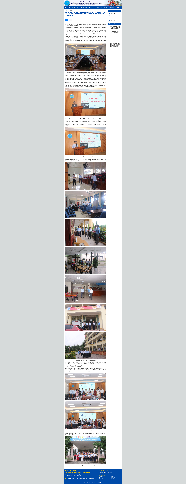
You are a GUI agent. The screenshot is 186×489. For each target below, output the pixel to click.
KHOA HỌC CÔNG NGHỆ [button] (101, 7)
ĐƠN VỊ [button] (86, 7)
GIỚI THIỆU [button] (69, 7)
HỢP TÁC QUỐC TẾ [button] (92, 7)
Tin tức (111, 15)
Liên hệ (112, 478)
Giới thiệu (100, 477)
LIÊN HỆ (112, 7)
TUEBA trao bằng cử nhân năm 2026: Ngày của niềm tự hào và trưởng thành (114, 36)
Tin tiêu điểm (71, 10)
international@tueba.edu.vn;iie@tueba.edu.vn (79, 477)
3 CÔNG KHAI (108, 7)
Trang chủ (67, 10)
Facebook (101, 472)
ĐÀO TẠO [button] (74, 7)
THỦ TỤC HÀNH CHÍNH (80, 7)
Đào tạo (112, 476)
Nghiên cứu (113, 477)
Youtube (110, 472)
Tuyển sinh (101, 478)
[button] (115, 7)
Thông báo (112, 18)
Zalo (106, 472)
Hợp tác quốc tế (113, 20)
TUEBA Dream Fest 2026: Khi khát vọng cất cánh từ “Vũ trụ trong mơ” (115, 40)
